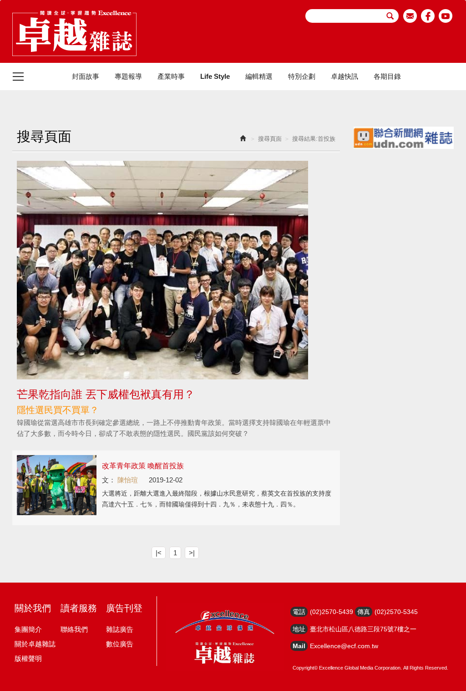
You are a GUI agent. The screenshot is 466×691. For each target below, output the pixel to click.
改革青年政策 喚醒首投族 (143, 466)
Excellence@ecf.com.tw (344, 646)
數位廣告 (119, 644)
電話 (299, 611)
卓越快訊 (344, 76)
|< (159, 553)
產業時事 (171, 76)
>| (192, 553)
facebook (428, 16)
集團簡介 (28, 629)
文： (109, 480)
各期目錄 (387, 76)
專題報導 (128, 76)
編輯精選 (259, 76)
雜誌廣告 (119, 629)
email (410, 16)
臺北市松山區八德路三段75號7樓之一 (363, 629)
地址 (299, 629)
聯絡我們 (74, 629)
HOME (74, 33)
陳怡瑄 (127, 480)
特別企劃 (301, 76)
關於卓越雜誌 (35, 644)
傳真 (363, 611)
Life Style (215, 76)
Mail (299, 646)
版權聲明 (28, 658)
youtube (446, 16)
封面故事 (85, 76)
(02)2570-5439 (331, 611)
